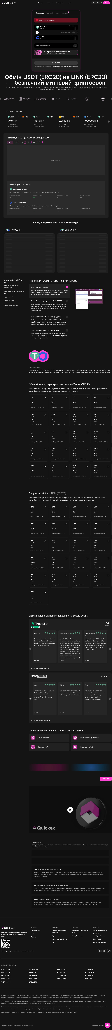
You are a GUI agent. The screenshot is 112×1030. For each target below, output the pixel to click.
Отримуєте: (73, 36)
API (53, 942)
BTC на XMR (5, 969)
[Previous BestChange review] (30, 699)
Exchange (40, 13)
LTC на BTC (33, 982)
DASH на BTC (61, 979)
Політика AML (97, 939)
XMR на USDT (61, 969)
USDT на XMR (34, 969)
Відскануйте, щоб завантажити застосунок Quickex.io (17, 951)
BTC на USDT (89, 972)
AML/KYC (56, 68)
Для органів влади (99, 942)
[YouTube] (104, 951)
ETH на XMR (33, 972)
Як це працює (35, 931)
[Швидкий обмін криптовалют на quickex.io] (7, 2)
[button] (70, 809)
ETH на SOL (33, 976)
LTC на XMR (89, 969)
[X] (109, 951)
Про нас (33, 937)
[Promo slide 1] (44, 51)
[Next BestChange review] (110, 699)
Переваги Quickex (9, 300)
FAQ (32, 934)
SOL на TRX (61, 972)
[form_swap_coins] (37, 32)
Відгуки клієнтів (9, 297)
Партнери (55, 936)
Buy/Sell (50, 13)
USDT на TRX (61, 976)
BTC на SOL (89, 979)
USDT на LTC (5, 972)
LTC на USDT (5, 976)
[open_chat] (107, 1025)
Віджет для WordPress (59, 939)
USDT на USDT (6, 979)
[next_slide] (109, 121)
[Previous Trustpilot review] (30, 649)
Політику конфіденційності (71, 66)
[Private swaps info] (68, 12)
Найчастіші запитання (11, 305)
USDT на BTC (5, 982)
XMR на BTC (89, 976)
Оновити (50, 20)
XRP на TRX (33, 979)
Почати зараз (106, 779)
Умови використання (57, 66)
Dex (57, 13)
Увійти (106, 3)
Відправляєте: (72, 25)
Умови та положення (100, 931)
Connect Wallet (97, 3)
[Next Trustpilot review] (110, 649)
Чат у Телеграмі (77, 936)
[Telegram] (100, 951)
